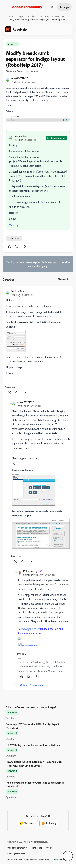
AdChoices (60, 859)
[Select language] (52, 7)
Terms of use (36, 847)
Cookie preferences (16, 853)
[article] (38, 342)
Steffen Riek (21, 135)
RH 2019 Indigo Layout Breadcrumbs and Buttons (33, 744)
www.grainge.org (31, 628)
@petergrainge (29, 645)
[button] (6, 8)
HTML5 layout (14, 238)
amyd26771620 (19, 78)
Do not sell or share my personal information (28, 859)
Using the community (17, 847)
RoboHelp (45, 16)
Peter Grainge (30, 570)
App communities (27, 16)
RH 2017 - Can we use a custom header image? (31, 707)
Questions (59, 16)
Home (10, 16)
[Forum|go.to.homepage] (27, 7)
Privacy (48, 847)
